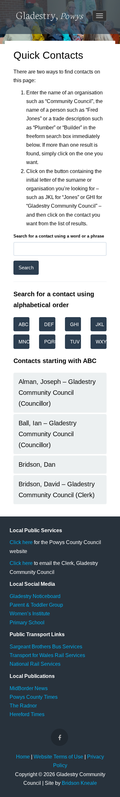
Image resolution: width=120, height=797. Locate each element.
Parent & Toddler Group (36, 605)
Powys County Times (34, 697)
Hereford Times (27, 714)
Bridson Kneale (79, 783)
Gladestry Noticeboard (35, 596)
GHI (74, 324)
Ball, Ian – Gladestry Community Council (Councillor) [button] (47, 434)
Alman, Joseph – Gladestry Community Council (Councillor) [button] (57, 392)
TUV (75, 341)
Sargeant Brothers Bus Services (46, 646)
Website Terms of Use (58, 756)
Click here (21, 542)
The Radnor (23, 705)
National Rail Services (35, 664)
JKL (100, 324)
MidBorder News (29, 688)
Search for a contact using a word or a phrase (58, 236)
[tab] (60, 392)
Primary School (27, 622)
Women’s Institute (30, 613)
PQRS (49, 341)
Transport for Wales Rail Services (47, 655)
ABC (23, 324)
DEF (49, 324)
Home (23, 756)
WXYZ (101, 341)
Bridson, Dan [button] (37, 464)
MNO (24, 341)
